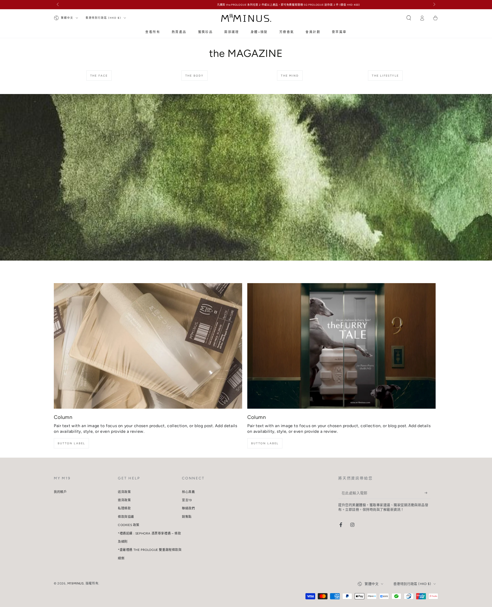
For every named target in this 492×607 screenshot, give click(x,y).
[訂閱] (427, 493)
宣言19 (187, 500)
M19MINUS (75, 583)
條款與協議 (126, 517)
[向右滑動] (433, 4)
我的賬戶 (60, 492)
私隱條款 (124, 508)
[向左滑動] (58, 4)
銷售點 (187, 517)
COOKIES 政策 (128, 525)
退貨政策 (124, 500)
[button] (408, 18)
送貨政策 (124, 492)
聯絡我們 (188, 508)
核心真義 (188, 492)
